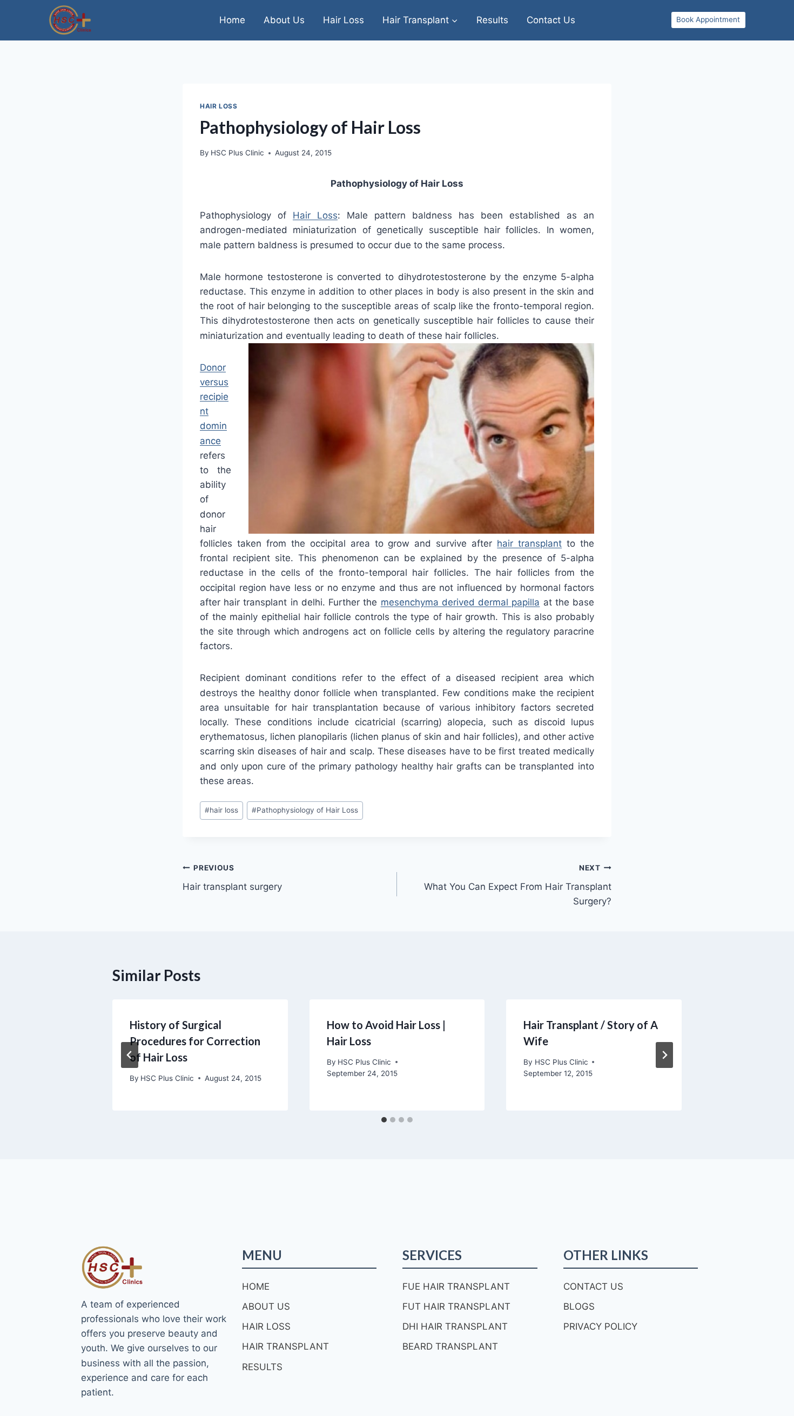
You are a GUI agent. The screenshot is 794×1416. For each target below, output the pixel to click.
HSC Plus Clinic (237, 152)
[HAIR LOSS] (266, 1326)
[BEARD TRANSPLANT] (450, 1346)
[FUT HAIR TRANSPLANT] (456, 1306)
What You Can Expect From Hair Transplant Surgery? (517, 885)
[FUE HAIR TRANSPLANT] (456, 1286)
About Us (284, 20)
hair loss (221, 810)
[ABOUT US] (266, 1306)
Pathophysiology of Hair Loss (305, 810)
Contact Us (551, 20)
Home (232, 20)
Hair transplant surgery (232, 877)
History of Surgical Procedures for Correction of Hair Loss (195, 1041)
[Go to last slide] (129, 1055)
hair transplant (529, 543)
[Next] (664, 1055)
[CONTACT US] (593, 1286)
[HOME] (256, 1286)
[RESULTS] (262, 1367)
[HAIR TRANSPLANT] (285, 1346)
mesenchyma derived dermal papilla (460, 602)
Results (492, 20)
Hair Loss (343, 20)
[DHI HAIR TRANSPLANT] (455, 1326)
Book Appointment (708, 19)
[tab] (384, 1119)
